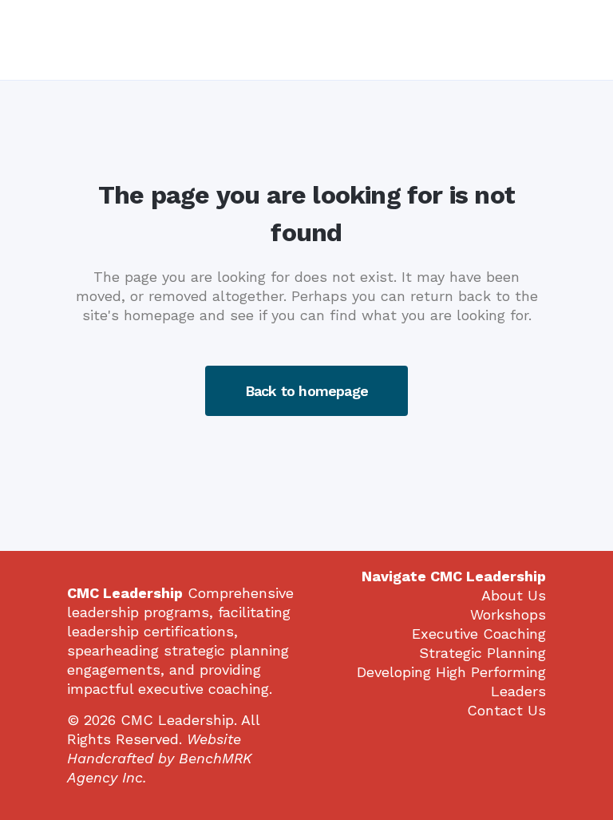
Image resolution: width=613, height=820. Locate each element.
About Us (513, 595)
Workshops (508, 614)
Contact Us (506, 710)
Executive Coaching (479, 633)
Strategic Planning (482, 652)
